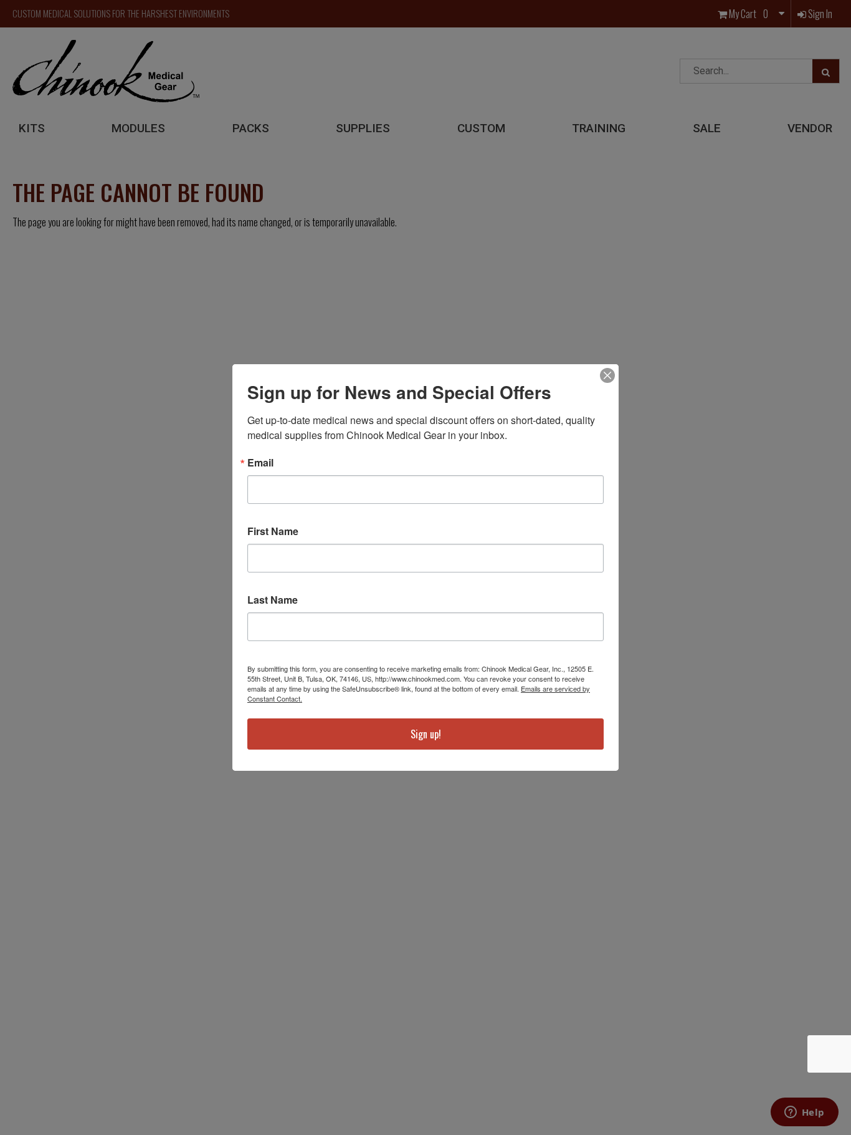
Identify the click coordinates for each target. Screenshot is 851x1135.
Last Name (272, 600)
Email (260, 463)
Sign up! (426, 734)
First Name (272, 531)
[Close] (607, 375)
